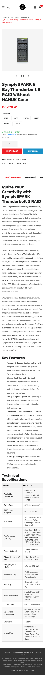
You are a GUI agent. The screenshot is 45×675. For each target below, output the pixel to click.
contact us (12, 135)
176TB (6, 124)
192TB (17, 124)
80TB (16, 118)
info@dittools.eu (22, 652)
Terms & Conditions (16, 670)
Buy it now (33, 151)
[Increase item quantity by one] (16, 144)
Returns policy (30, 670)
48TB (6, 118)
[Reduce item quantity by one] (3, 144)
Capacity (6, 113)
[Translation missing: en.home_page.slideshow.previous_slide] (17, 76)
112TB (25, 118)
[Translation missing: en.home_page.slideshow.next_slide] (28, 76)
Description (12, 177)
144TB (36, 118)
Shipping (30, 177)
